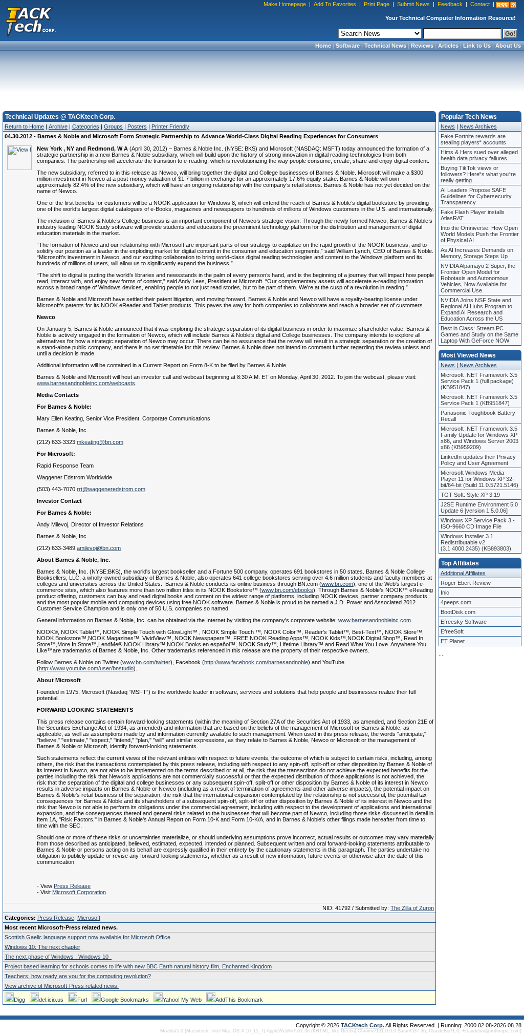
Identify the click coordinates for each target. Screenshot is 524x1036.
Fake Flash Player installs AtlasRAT (473, 215)
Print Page (376, 4)
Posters (137, 126)
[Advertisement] (262, 78)
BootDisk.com (458, 612)
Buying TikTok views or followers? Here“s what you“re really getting (478, 174)
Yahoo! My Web (182, 1000)
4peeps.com (456, 602)
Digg (19, 1000)
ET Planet (453, 641)
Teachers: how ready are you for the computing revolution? (78, 976)
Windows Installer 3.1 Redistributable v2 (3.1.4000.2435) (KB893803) (476, 542)
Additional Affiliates (463, 573)
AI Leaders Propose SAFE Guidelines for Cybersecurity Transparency (476, 196)
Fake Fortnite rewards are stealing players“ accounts (473, 139)
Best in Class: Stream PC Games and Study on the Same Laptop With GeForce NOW (479, 334)
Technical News (385, 46)
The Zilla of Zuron (412, 908)
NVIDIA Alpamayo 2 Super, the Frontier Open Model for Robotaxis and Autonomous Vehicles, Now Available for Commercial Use (478, 278)
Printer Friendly (170, 126)
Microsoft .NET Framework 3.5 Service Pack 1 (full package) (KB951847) (479, 381)
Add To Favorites (335, 4)
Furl (82, 1000)
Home (323, 46)
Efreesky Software (464, 622)
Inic (445, 592)
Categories (85, 126)
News (448, 126)
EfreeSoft (452, 631)
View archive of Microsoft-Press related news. (62, 986)
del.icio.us (51, 1000)
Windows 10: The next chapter (42, 947)
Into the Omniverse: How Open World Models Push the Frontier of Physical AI (480, 234)
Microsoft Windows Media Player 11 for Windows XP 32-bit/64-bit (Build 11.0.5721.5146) (479, 479)
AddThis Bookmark (239, 1000)
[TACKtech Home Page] (30, 20)
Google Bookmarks (125, 1000)
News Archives (478, 126)
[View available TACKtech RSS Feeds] (506, 5)
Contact (480, 4)
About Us (508, 46)
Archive (58, 126)
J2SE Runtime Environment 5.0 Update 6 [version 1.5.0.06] (479, 507)
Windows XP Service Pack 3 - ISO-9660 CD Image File (478, 523)
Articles (448, 46)
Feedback (450, 4)
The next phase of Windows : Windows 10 (58, 957)
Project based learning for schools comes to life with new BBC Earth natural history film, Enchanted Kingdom (138, 966)
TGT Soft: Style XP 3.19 (470, 495)
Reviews (422, 46)
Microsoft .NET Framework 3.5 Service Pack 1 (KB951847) (479, 400)
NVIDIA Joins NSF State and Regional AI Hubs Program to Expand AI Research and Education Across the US (476, 309)
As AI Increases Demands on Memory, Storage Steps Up (477, 253)
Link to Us (477, 46)
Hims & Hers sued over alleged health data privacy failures (479, 155)
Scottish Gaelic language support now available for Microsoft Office (87, 937)
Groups (113, 126)
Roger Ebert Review (466, 583)
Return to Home (24, 126)
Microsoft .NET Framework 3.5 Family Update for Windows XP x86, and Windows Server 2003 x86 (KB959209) (479, 438)
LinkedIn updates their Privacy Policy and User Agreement (478, 460)
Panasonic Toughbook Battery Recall (478, 416)
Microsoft (88, 918)
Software (348, 46)
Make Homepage (285, 4)
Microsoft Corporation (79, 892)
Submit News (413, 4)
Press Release (72, 886)
